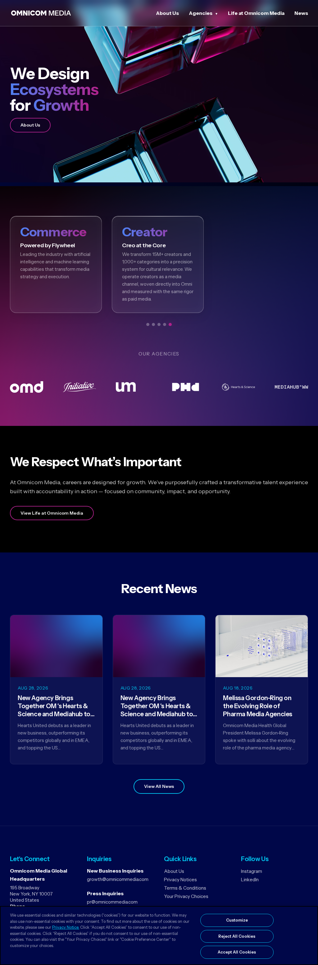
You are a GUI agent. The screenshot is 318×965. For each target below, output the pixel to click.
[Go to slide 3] (159, 324)
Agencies (200, 13)
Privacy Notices (180, 879)
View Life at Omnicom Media (51, 513)
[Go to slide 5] (170, 324)
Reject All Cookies (236, 936)
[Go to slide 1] (147, 324)
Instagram (251, 871)
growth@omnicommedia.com (117, 879)
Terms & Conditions (185, 888)
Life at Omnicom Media (256, 13)
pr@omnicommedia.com (112, 902)
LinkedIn (250, 879)
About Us (167, 13)
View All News (159, 786)
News (301, 13)
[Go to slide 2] (153, 324)
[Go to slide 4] (164, 324)
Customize (237, 920)
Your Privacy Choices (186, 896)
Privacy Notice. (65, 927)
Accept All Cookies (237, 951)
